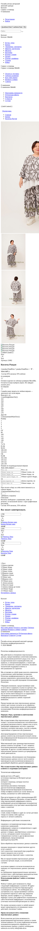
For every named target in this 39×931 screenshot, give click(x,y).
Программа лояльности (13, 93)
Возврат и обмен (11, 79)
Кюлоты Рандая (11, 119)
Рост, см (24, 470)
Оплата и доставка (12, 74)
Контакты (8, 97)
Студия (8, 101)
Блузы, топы (9, 43)
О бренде (8, 99)
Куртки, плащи (10, 54)
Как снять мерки (11, 78)
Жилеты (8, 51)
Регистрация (10, 19)
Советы (8, 81)
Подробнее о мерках (8, 593)
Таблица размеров (12, 76)
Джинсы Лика (6, 539)
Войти (7, 21)
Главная (8, 115)
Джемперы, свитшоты (13, 47)
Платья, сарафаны (11, 58)
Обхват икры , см (27, 483)
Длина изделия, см (28, 481)
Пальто (7, 56)
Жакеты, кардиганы (12, 49)
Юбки (7, 62)
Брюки (7, 45)
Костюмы (8, 52)
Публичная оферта (12, 95)
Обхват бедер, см (27, 474)
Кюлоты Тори (6, 553)
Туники (8, 60)
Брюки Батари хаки (8, 524)
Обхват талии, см (27, 472)
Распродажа (7, 111)
